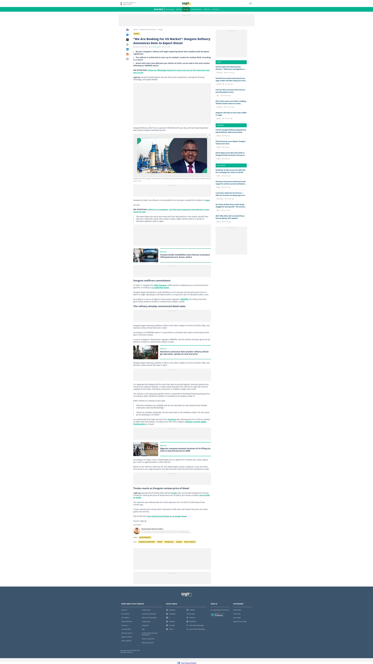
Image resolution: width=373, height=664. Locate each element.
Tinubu (174, 493)
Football (219, 84)
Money (178, 9)
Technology (170, 9)
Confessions (220, 199)
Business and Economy (147, 29)
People (218, 187)
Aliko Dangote (160, 285)
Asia (218, 95)
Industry (207, 9)
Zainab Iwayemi (156, 47)
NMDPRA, (184, 299)
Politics (218, 176)
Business (158, 9)
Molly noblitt (189, 542)
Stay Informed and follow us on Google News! (167, 516)
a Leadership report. (161, 287)
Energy (186, 9)
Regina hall (169, 542)
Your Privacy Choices (188, 663)
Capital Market (196, 9)
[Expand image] (208, 136)
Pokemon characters (147, 542)
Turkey (159, 542)
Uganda (179, 542)
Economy (215, 9)
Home (135, 29)
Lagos (207, 200)
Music (218, 210)
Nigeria (219, 118)
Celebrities (219, 72)
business (172, 419)
